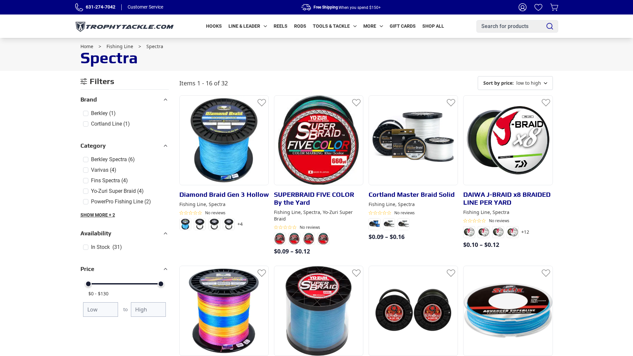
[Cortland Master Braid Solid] (413, 140)
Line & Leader (244, 26)
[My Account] (523, 7)
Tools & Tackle (331, 26)
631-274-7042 (100, 7)
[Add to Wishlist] (261, 102)
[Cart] (554, 7)
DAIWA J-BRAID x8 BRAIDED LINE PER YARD (507, 198)
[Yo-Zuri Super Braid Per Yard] (318, 310)
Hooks (214, 26)
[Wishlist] (538, 7)
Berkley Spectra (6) (113, 159)
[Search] (549, 26)
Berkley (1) (103, 113)
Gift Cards (403, 26)
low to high (512, 83)
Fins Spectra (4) (109, 180)
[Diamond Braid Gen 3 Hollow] (224, 140)
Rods (300, 26)
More (369, 26)
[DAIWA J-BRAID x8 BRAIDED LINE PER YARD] (508, 140)
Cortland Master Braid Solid (412, 194)
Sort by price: (498, 83)
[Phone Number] (79, 7)
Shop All (433, 26)
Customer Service (145, 7)
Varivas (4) (103, 170)
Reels (280, 26)
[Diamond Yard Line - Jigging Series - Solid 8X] (224, 310)
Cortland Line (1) (110, 124)
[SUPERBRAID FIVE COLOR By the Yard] (318, 140)
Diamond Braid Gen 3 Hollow (224, 194)
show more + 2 (97, 215)
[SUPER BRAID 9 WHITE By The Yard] (413, 310)
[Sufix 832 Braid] (508, 310)
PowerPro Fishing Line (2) (121, 201)
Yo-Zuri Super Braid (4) (117, 191)
